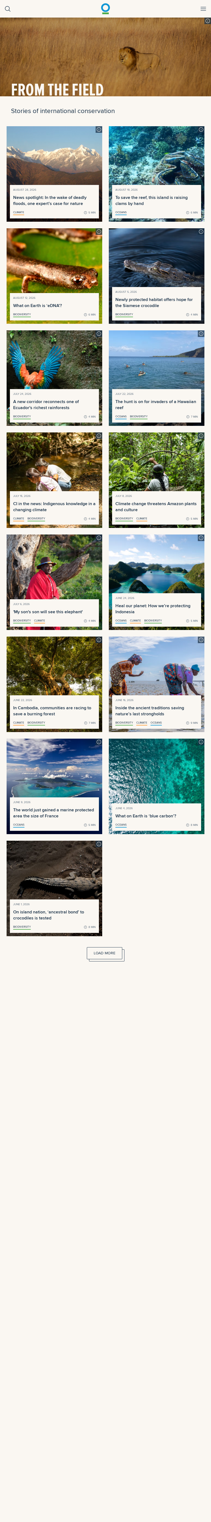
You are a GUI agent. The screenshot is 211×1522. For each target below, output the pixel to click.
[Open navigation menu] (203, 8)
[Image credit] (207, 21)
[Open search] (7, 8)
